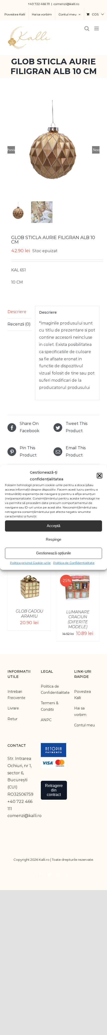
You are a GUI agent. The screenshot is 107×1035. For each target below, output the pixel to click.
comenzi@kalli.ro (66, 4)
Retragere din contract (54, 790)
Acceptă (53, 526)
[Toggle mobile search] (86, 28)
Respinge (53, 539)
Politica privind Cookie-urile (30, 563)
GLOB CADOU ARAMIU (29, 614)
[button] (99, 475)
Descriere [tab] (16, 311)
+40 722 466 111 (39, 4)
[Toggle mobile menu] (97, 28)
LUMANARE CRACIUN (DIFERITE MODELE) (78, 619)
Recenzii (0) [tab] (19, 324)
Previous (11, 150)
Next (96, 150)
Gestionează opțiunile (53, 553)
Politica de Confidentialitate (74, 563)
